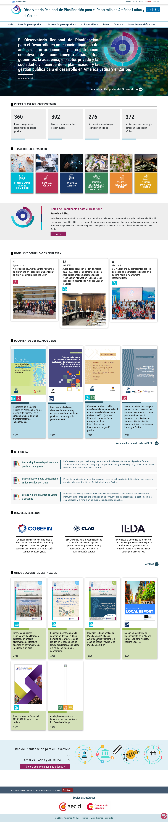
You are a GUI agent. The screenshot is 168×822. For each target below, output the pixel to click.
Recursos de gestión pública (61, 24)
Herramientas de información (142, 24)
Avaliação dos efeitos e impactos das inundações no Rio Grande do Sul (64, 719)
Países (106, 24)
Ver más (150, 564)
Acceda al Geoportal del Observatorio (115, 89)
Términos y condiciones (92, 817)
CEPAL (135, 2)
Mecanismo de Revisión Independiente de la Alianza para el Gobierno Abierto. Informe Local (137, 637)
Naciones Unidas (21, 2)
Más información (26, 78)
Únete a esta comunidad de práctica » (45, 766)
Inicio (10, 24)
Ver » (58, 233)
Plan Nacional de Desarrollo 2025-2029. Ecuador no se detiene (26, 719)
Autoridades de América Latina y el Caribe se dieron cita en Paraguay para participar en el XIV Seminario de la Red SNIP (33, 271)
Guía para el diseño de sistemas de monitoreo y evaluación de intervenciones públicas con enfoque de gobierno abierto (64, 413)
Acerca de (127, 2)
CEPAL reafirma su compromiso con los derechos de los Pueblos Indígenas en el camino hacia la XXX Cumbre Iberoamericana (131, 273)
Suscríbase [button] (67, 790)
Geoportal (118, 24)
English (156, 2)
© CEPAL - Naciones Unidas (67, 817)
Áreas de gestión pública (29, 24)
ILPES (141, 2)
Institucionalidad (88, 24)
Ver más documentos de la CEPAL (135, 443)
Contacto (109, 817)
